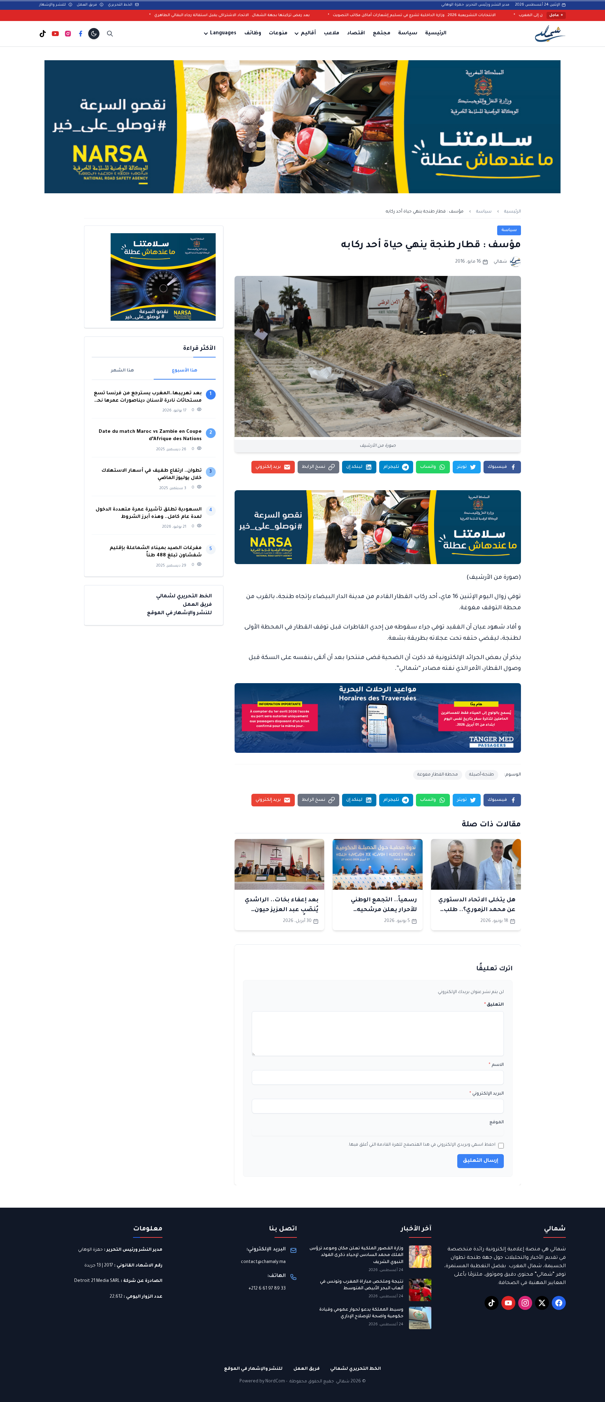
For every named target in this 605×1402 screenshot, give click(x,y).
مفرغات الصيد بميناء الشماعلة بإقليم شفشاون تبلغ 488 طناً (156, 552)
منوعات (278, 33)
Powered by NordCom (262, 1381)
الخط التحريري (120, 5)
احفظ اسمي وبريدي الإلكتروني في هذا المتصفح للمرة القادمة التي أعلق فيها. (421, 1145)
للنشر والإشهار (53, 5)
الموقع (496, 1122)
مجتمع (381, 33)
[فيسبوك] (80, 33)
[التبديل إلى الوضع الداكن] (93, 33)
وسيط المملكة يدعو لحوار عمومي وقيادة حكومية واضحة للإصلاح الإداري (361, 1313)
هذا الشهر (122, 370)
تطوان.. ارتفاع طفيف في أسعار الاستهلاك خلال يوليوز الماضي (152, 474)
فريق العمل (87, 5)
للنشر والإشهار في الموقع (179, 613)
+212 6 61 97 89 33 (267, 1288)
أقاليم (308, 33)
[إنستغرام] (67, 33)
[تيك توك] (42, 33)
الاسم (496, 1065)
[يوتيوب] (55, 33)
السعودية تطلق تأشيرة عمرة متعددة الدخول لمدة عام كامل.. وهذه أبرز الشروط (149, 513)
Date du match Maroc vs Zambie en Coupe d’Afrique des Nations (150, 435)
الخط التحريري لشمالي (184, 596)
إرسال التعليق (480, 1161)
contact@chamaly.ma (263, 1262)
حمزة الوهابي (90, 1250)
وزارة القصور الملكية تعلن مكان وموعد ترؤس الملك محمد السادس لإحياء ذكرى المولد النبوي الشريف (356, 1255)
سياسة (407, 33)
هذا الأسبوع (184, 370)
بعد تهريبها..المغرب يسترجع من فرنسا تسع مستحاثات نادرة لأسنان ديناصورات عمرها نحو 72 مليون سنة (148, 397)
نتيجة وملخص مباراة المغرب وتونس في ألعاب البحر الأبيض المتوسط (361, 1285)
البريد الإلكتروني (487, 1093)
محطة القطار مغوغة (437, 774)
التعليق (494, 1004)
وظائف (252, 33)
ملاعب (331, 33)
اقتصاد (356, 33)
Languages (223, 33)
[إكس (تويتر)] (542, 1303)
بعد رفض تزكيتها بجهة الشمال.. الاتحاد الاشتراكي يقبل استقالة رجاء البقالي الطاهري (327, 15)
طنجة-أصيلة (481, 774)
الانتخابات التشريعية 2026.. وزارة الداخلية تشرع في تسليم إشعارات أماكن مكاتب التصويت (510, 15)
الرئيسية (435, 33)
